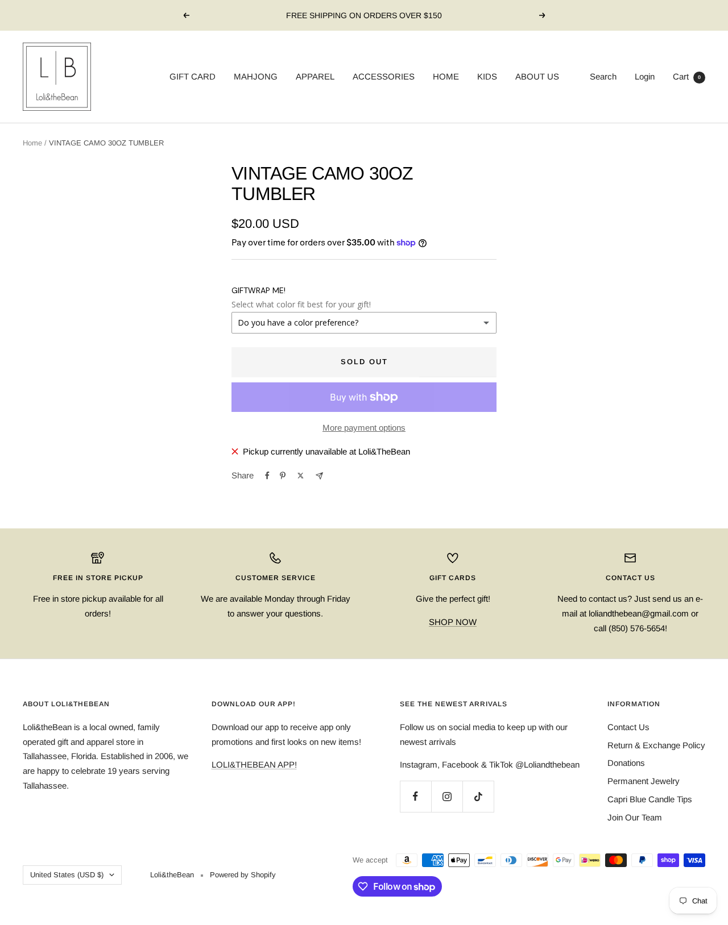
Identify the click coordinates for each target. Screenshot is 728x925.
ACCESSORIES (384, 76)
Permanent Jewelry (643, 781)
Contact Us (628, 727)
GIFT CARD (192, 76)
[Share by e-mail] (319, 476)
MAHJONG (256, 76)
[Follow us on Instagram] (446, 796)
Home (32, 143)
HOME (446, 76)
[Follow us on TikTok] (478, 796)
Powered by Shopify (243, 874)
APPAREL (315, 76)
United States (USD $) (67, 874)
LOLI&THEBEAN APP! (254, 764)
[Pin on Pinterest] (283, 476)
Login (645, 76)
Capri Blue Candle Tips (649, 799)
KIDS (487, 76)
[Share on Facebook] (267, 476)
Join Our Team (634, 817)
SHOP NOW (453, 622)
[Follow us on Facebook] (415, 796)
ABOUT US (537, 76)
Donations (626, 763)
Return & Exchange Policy (656, 745)
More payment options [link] (364, 427)
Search (603, 76)
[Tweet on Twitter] (300, 476)
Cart (687, 76)
